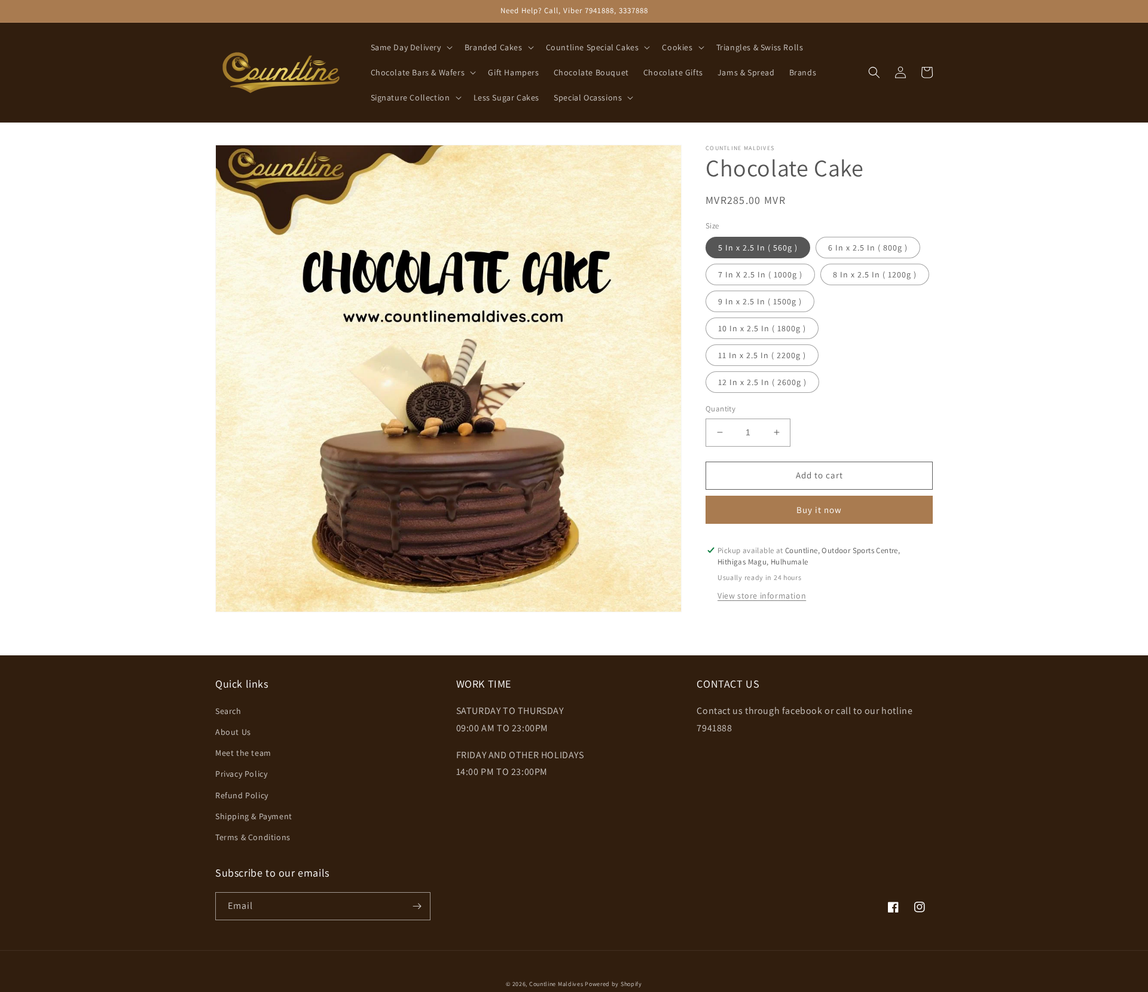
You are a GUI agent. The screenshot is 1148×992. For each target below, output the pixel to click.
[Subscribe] (417, 906)
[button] (410, 47)
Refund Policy (241, 795)
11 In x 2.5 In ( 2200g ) (762, 355)
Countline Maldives (556, 984)
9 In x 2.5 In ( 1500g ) (760, 301)
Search (228, 711)
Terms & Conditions (253, 837)
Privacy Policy (241, 773)
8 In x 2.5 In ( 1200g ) (875, 274)
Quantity (720, 409)
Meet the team (243, 752)
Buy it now (819, 509)
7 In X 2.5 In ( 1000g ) (760, 274)
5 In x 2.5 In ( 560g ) (758, 247)
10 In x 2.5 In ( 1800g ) (762, 328)
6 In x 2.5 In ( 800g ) (868, 247)
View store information (762, 595)
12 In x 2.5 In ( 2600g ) (762, 382)
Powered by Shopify (613, 984)
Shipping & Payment (253, 816)
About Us (233, 732)
